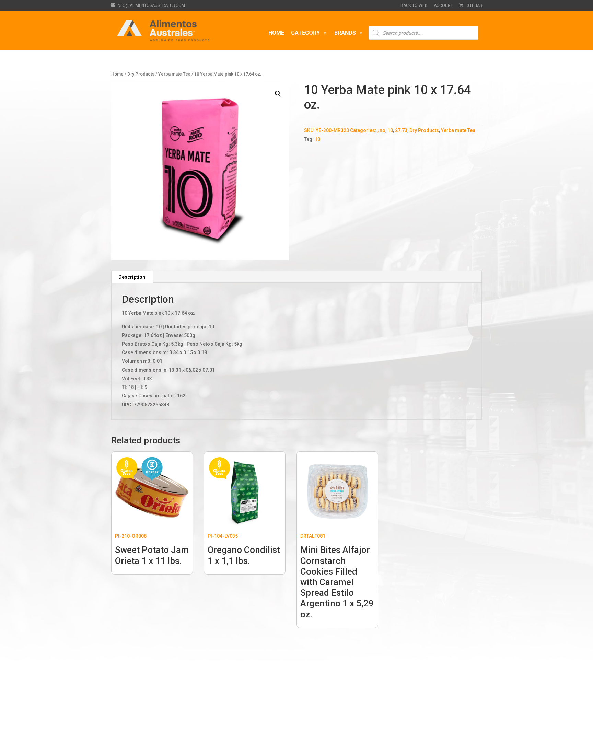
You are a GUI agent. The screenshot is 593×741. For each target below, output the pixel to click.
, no (381, 130)
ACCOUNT (443, 5)
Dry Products (140, 74)
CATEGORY (305, 33)
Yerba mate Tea (174, 74)
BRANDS (345, 33)
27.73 (401, 130)
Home (117, 74)
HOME (276, 33)
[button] (278, 94)
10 (390, 130)
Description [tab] (131, 277)
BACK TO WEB (414, 5)
